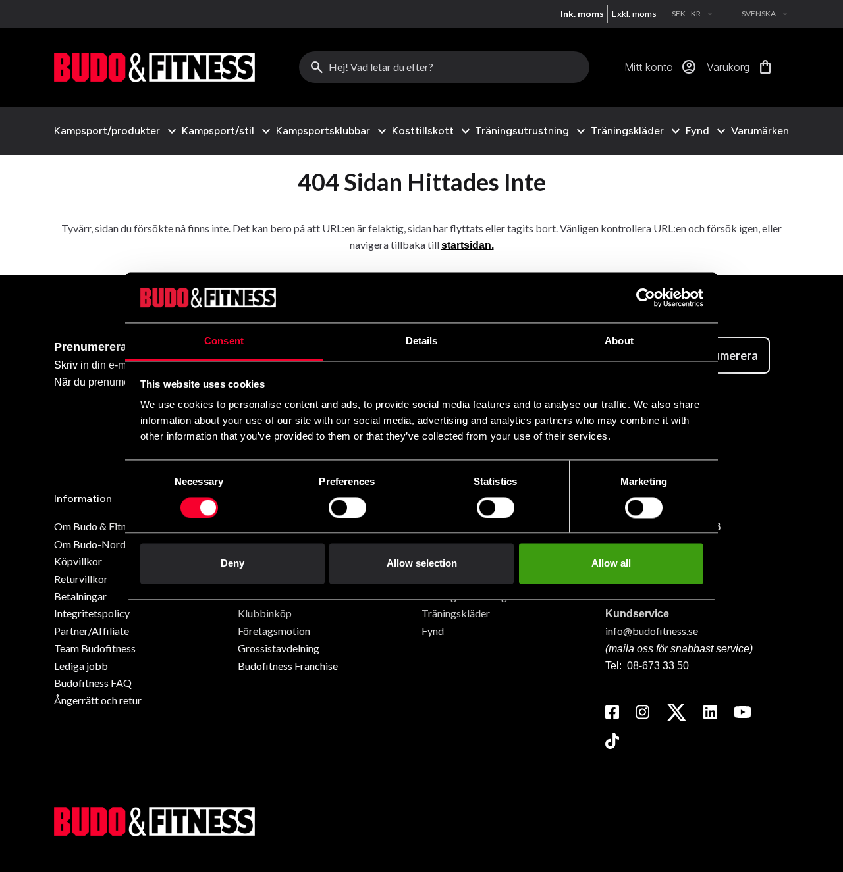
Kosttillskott (423, 131)
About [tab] (619, 341)
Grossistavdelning (278, 648)
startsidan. (467, 245)
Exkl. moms (634, 13)
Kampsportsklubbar (323, 131)
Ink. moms (582, 13)
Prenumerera (723, 355)
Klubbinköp (265, 613)
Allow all (611, 563)
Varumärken (760, 130)
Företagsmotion (274, 631)
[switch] (347, 507)
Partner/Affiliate (91, 631)
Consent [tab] (224, 341)
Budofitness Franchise (288, 665)
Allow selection (422, 563)
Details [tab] (422, 341)
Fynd (697, 131)
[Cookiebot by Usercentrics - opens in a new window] (645, 297)
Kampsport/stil (218, 131)
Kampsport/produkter (107, 131)
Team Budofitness (95, 648)
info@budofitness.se (651, 631)
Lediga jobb (81, 665)
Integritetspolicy (92, 613)
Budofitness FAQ (93, 683)
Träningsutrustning (522, 131)
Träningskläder (627, 131)
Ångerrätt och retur (98, 700)
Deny (232, 563)
